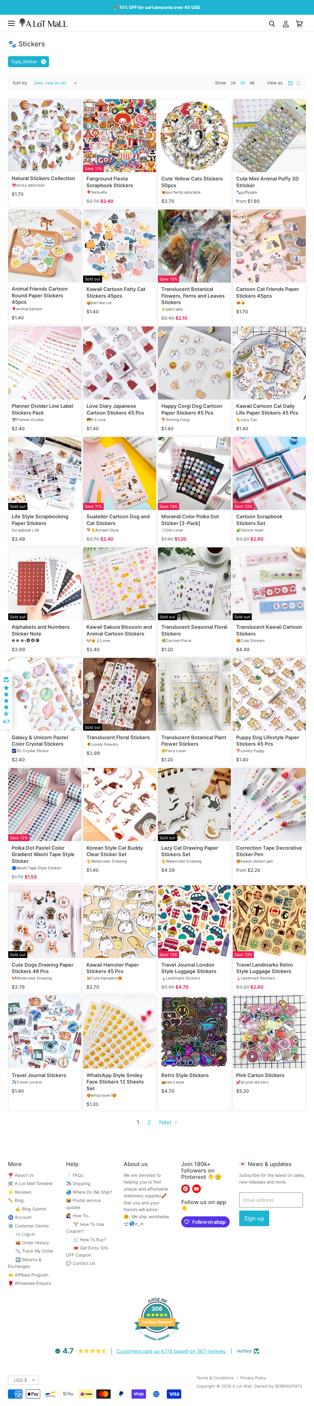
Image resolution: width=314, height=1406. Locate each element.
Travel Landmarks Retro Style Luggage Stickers (264, 968)
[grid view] (290, 83)
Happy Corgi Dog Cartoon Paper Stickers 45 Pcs (191, 409)
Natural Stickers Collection (43, 178)
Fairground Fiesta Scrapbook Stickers (109, 182)
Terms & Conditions (215, 1377)
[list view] (298, 83)
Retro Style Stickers (185, 1075)
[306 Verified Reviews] (157, 1343)
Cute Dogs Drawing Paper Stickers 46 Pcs (42, 968)
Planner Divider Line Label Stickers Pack (42, 409)
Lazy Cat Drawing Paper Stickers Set (189, 851)
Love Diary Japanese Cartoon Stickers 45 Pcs (115, 409)
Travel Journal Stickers (39, 1075)
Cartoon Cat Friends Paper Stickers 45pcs (267, 292)
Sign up (254, 1218)
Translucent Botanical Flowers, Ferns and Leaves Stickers (193, 295)
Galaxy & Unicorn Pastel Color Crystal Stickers (40, 740)
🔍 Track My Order (31, 1250)
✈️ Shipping (78, 1183)
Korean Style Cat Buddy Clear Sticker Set (114, 851)
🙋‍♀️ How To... (78, 1215)
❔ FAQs (74, 1175)
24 (233, 82)
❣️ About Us (20, 1175)
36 (242, 82)
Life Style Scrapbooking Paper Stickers (40, 519)
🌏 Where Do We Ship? (89, 1192)
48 (252, 82)
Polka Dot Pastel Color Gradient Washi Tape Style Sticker (43, 854)
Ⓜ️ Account (20, 1217)
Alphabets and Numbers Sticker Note (41, 630)
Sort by (20, 82)
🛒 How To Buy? (86, 1239)
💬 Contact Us (80, 1263)
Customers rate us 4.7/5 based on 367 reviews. (171, 1351)
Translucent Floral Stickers (118, 737)
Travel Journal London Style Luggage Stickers (188, 968)
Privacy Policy (253, 1377)
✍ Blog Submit (27, 1208)
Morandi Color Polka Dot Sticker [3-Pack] (190, 519)
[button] (6, 700)
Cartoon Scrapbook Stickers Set (259, 519)
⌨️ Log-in (21, 1234)
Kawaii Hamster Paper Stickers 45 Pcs (112, 968)
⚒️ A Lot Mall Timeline (30, 1183)
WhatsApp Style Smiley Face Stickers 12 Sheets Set (115, 1081)
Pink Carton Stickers (260, 1075)
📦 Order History (28, 1242)
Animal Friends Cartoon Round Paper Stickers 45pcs (40, 295)
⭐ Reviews (19, 1192)
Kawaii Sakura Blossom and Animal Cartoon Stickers (119, 630)
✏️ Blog (16, 1200)
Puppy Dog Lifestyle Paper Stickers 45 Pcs (267, 740)
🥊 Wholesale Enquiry (29, 1283)
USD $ (20, 1380)
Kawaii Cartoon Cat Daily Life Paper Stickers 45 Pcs (267, 409)
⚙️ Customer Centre (28, 1225)
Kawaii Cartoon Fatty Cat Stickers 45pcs (115, 292)
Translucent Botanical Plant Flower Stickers (193, 740)
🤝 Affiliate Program (28, 1274)
